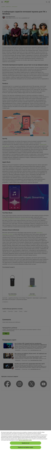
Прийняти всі (25, 443)
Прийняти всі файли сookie (25, 447)
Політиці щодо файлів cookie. (25, 440)
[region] (25, 440)
